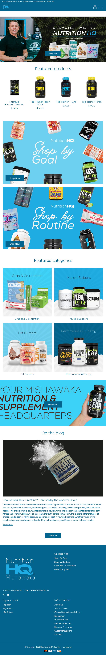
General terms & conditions (67, 612)
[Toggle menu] (100, 7)
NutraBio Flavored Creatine (14, 103)
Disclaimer (59, 615)
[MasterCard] (46, 651)
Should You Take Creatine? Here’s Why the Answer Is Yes (40, 500)
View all (53, 535)
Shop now (53, 54)
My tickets (8, 612)
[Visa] (50, 651)
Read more (8, 524)
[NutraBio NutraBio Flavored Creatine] (14, 87)
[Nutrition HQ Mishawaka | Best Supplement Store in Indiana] (6, 7)
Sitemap (58, 634)
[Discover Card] (59, 651)
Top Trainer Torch (92, 102)
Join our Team (60, 608)
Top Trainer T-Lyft (66, 102)
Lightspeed (76, 647)
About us (58, 604)
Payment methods (62, 623)
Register (7, 604)
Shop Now (53, 404)
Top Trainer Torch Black (40, 103)
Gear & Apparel (61, 569)
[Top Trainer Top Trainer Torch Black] (40, 87)
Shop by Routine (62, 562)
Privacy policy (61, 619)
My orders (8, 608)
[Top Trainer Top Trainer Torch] (91, 87)
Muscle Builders (79, 319)
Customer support (63, 630)
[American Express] (54, 651)
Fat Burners (27, 374)
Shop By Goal (60, 558)
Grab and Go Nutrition (27, 319)
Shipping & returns (63, 627)
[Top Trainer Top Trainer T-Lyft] (65, 87)
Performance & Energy (79, 374)
